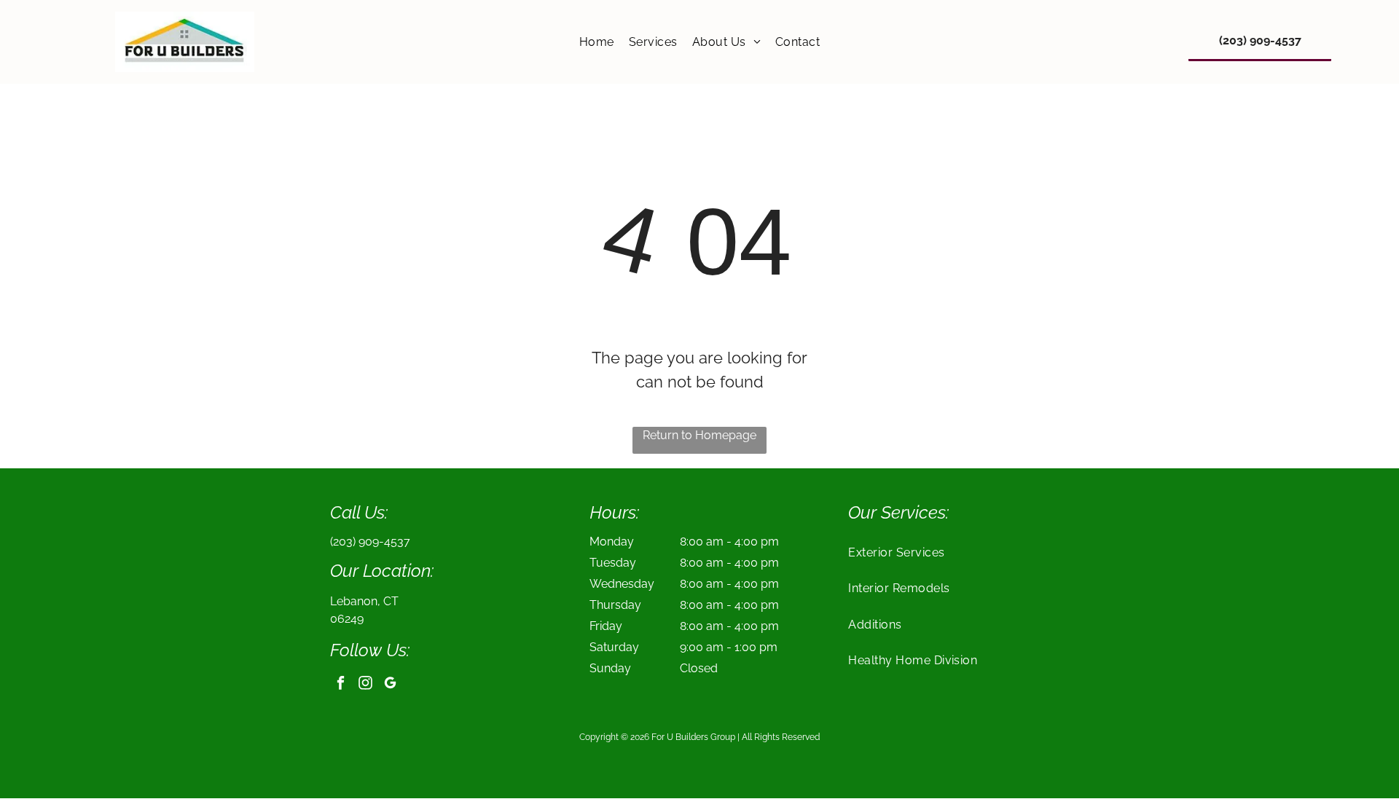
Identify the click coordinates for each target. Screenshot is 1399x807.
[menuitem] (597, 41)
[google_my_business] (390, 684)
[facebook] (340, 684)
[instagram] (365, 684)
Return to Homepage (699, 435)
